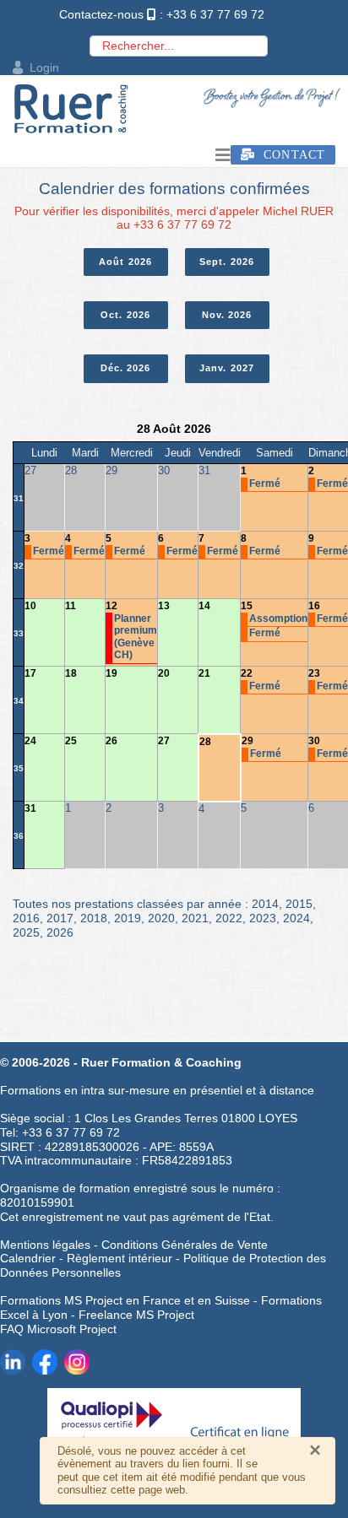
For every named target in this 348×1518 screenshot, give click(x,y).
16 (314, 606)
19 (111, 673)
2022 (228, 918)
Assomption (278, 618)
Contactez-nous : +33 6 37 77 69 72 (161, 14)
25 (71, 741)
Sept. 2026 (226, 262)
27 (164, 741)
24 (30, 741)
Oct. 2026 (125, 315)
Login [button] (44, 67)
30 (314, 741)
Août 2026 (125, 262)
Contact (290, 155)
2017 (59, 918)
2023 (262, 918)
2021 (195, 918)
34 (19, 700)
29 (247, 741)
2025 (26, 932)
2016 (26, 918)
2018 (93, 918)
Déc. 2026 (126, 368)
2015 (299, 903)
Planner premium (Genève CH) (135, 637)
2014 (265, 903)
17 (30, 673)
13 (164, 606)
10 (30, 606)
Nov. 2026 (227, 315)
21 (204, 673)
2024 (296, 918)
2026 (59, 932)
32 (19, 565)
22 (247, 673)
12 (111, 606)
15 (247, 606)
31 (19, 498)
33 (19, 633)
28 (205, 742)
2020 (161, 918)
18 (71, 673)
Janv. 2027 (226, 368)
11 (70, 606)
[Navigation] (223, 155)
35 (19, 768)
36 (19, 835)
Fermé (264, 483)
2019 (127, 918)
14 (204, 606)
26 (111, 741)
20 (164, 673)
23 (314, 673)
